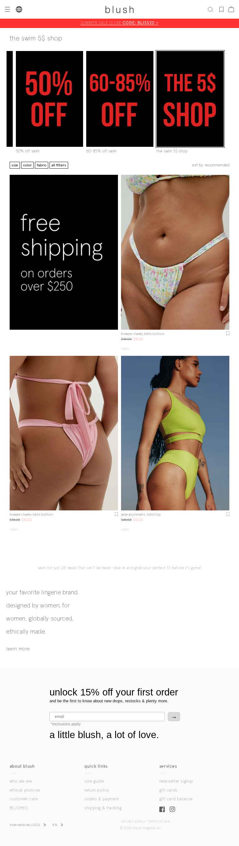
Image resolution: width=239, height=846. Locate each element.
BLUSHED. (19, 808)
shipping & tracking (102, 808)
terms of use (159, 821)
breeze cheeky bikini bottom (142, 334)
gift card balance (176, 799)
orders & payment (101, 799)
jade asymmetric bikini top (141, 515)
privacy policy (133, 821)
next (225, 252)
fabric (41, 165)
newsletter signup (176, 781)
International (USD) (25, 825)
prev (125, 252)
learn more (18, 648)
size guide (94, 781)
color (27, 165)
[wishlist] (221, 9)
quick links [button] (96, 766)
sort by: (210, 165)
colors (125, 349)
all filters (58, 165)
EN (55, 825)
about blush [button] (22, 766)
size (15, 165)
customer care (24, 799)
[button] (7, 9)
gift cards (168, 790)
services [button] (168, 766)
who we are (21, 781)
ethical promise (25, 790)
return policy (96, 790)
